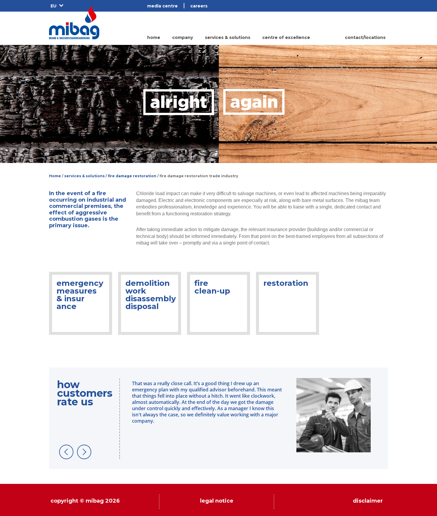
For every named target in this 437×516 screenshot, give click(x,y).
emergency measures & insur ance (79, 294)
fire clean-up (212, 287)
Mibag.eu (74, 22)
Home (55, 176)
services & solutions (84, 176)
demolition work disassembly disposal (150, 294)
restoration (285, 283)
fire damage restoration (132, 176)
